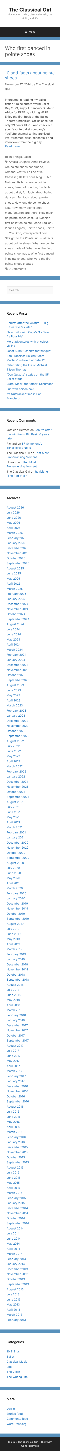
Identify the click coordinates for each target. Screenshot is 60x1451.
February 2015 (16, 1198)
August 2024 (15, 624)
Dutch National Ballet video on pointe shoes (28, 182)
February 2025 (16, 593)
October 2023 (16, 675)
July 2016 (13, 1111)
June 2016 (14, 1116)
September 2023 (18, 680)
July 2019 (13, 928)
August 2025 (15, 568)
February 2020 (16, 893)
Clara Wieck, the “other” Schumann (30, 384)
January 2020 (16, 898)
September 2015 (18, 1162)
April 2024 (13, 644)
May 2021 (13, 817)
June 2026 (14, 517)
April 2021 (13, 822)
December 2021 (17, 781)
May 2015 (13, 1182)
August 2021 (15, 802)
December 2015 (17, 1147)
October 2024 (16, 614)
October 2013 (16, 1279)
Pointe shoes (35, 228)
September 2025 (18, 563)
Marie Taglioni (43, 223)
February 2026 (16, 538)
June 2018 (13, 995)
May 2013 (13, 1304)
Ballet (27, 156)
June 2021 (13, 812)
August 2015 (15, 1167)
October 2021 (16, 791)
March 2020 (15, 888)
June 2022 (14, 751)
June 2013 (14, 1299)
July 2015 (13, 1172)
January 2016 (16, 1142)
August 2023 (15, 685)
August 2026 (15, 507)
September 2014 (18, 1223)
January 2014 (16, 1264)
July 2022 (13, 746)
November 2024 (17, 609)
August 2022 (15, 741)
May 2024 (13, 639)
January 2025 (16, 599)
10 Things (15, 156)
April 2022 (13, 761)
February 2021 (16, 832)
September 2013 (18, 1284)
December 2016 (17, 1086)
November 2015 (17, 1152)
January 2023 (16, 715)
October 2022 (16, 731)
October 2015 (16, 1157)
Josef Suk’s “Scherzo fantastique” (29, 351)
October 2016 (16, 1096)
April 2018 (13, 1005)
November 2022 (17, 725)
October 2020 (16, 852)
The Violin (13, 1371)
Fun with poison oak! (20, 389)
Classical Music (17, 1361)
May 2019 (13, 939)
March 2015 (14, 1192)
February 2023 (16, 710)
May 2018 (13, 1000)
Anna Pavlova (40, 161)
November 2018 (17, 969)
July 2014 (13, 1233)
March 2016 (14, 1132)
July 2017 (13, 1050)
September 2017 (18, 1040)
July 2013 (13, 1294)
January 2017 (16, 1081)
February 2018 (16, 1015)
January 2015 (16, 1203)
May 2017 (13, 1060)
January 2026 (16, 543)
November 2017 (17, 1030)
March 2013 (14, 1314)
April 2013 (13, 1309)
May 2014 (13, 1243)
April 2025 (13, 583)
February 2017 (16, 1076)
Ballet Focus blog (30, 177)
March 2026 (15, 532)
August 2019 (15, 923)
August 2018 (15, 984)
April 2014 (13, 1248)
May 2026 (13, 522)
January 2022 (16, 776)
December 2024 (17, 604)
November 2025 (17, 553)
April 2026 (13, 527)
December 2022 (17, 720)
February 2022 (16, 771)
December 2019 (17, 903)
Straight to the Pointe (19, 238)
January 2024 (16, 659)
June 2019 (14, 934)
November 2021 (17, 786)
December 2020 (17, 842)
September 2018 (18, 979)
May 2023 (13, 695)
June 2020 (14, 873)
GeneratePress (30, 1445)
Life (9, 1366)
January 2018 (16, 1020)
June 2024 (14, 634)
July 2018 (13, 989)
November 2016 (17, 1091)
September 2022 (18, 736)
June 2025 (14, 573)
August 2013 (15, 1289)
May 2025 (13, 578)
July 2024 (13, 629)
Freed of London (26, 187)
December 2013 (17, 1269)
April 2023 (13, 700)
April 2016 (13, 1127)
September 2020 (18, 857)
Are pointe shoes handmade (24, 167)
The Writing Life (17, 1377)
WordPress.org (16, 1424)
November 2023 (17, 670)
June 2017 (13, 1055)
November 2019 (17, 908)
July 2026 (13, 512)
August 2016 (15, 1106)
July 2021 (13, 807)
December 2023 (17, 664)
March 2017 (14, 1071)
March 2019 (14, 949)
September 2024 (18, 619)
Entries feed (15, 1413)
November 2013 (17, 1274)
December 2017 (17, 1025)
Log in (11, 1408)
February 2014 (16, 1259)
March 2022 (15, 766)
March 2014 (14, 1253)
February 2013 (16, 1319)
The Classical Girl (30, 10)
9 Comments (17, 268)
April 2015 (13, 1187)
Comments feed (17, 1418)
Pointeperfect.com (35, 233)
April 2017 (13, 1066)
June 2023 (14, 690)
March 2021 (14, 827)
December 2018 (17, 964)
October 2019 (16, 913)
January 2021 (16, 837)
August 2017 (15, 1045)
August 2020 (15, 863)
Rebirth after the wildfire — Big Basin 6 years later (29, 434)
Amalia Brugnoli (19, 161)
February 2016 (16, 1137)
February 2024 (16, 654)
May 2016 (13, 1121)
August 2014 (15, 1228)
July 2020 (13, 868)
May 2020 (13, 878)
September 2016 (18, 1101)
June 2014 (14, 1238)
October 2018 (16, 974)
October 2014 (16, 1218)
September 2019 (18, 918)
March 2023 (15, 705)
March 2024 (15, 649)
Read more (12, 146)
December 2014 (17, 1208)
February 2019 (16, 954)
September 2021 (18, 796)
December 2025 (17, 548)
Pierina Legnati (15, 228)
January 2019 (16, 959)
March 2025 (15, 588)
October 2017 (16, 1035)
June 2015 (13, 1177)
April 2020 (13, 883)
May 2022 (13, 756)
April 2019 (13, 944)
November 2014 (17, 1213)
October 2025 (16, 558)
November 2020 (17, 847)
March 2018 (14, 1010)
